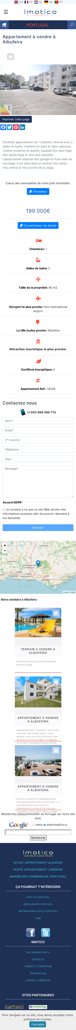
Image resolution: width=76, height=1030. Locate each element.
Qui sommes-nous (38, 952)
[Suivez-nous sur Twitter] (45, 932)
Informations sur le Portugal (38, 911)
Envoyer (38, 527)
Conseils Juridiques (38, 980)
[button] (5, 89)
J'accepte (37, 1024)
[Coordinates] (38, 563)
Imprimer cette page (16, 119)
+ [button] (5, 545)
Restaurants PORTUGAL (38, 904)
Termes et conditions (38, 966)
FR (31, 2)
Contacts (38, 959)
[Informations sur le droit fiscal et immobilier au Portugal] (14, 1007)
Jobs (38, 918)
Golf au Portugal (38, 897)
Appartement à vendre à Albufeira (38, 719)
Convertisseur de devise (39, 225)
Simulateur (39, 191)
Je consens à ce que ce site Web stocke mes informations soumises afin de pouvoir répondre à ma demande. (36, 514)
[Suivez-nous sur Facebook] (30, 932)
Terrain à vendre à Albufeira (38, 651)
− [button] (5, 551)
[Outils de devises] (38, 1007)
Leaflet (66, 592)
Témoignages (38, 973)
